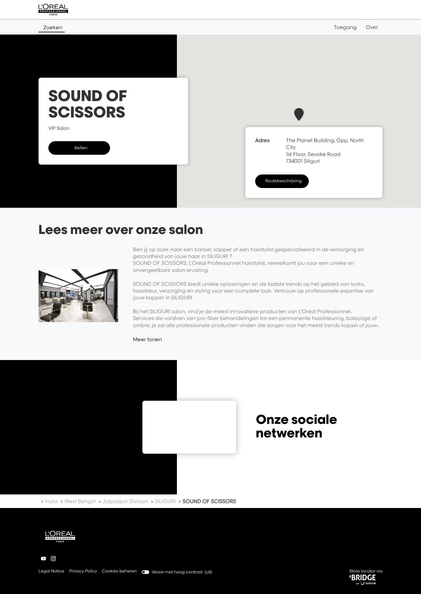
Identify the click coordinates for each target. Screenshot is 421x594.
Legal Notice (51, 571)
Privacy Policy (83, 571)
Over (372, 27)
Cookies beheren (119, 571)
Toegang (345, 27)
